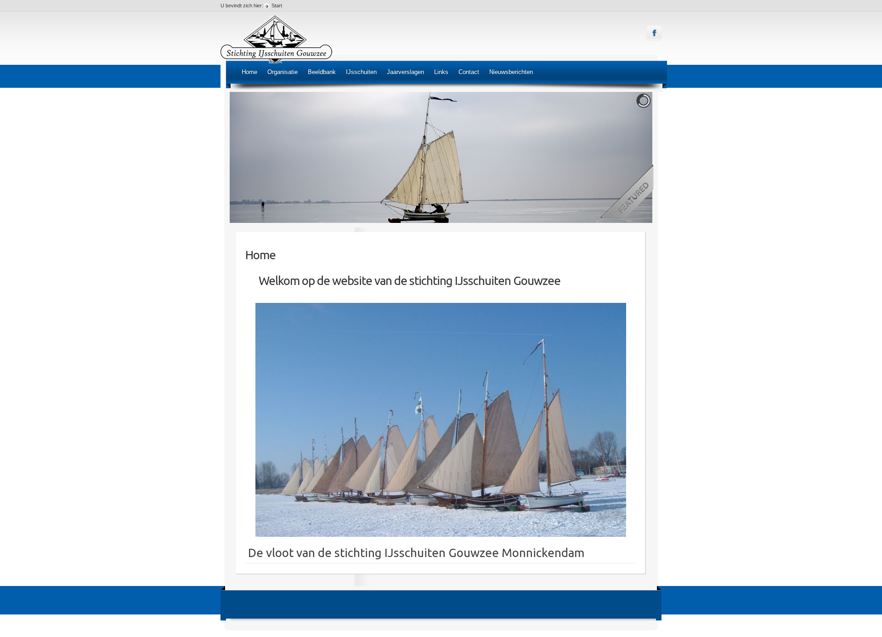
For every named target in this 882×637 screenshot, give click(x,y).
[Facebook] (654, 33)
